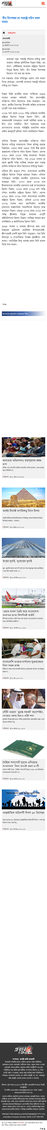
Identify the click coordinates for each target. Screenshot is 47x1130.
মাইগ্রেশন (12, 32)
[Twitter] (42, 1128)
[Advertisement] (23, 276)
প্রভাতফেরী (20, 1122)
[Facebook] (40, 1128)
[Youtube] (44, 1128)
